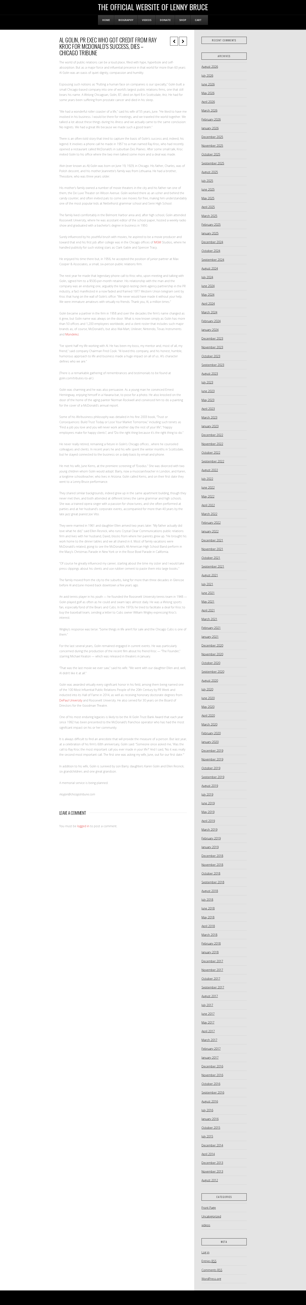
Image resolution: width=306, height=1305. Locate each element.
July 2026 (207, 76)
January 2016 (210, 1119)
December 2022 (212, 435)
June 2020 (208, 698)
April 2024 (208, 304)
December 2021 (212, 540)
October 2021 (211, 558)
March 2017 (209, 1040)
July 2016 (207, 1110)
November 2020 (212, 654)
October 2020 (211, 663)
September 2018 (213, 882)
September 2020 (213, 672)
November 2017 (212, 970)
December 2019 (212, 751)
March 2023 (209, 417)
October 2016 (211, 1084)
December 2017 (212, 961)
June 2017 (208, 1014)
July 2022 (207, 479)
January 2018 (210, 952)
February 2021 (211, 628)
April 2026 (208, 102)
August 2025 (210, 172)
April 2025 (208, 207)
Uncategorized (211, 1216)
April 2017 (208, 1031)
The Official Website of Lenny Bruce (153, 7)
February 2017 (211, 1049)
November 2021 (212, 549)
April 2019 (208, 821)
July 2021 (207, 584)
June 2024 (208, 286)
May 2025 (208, 198)
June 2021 (208, 593)
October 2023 (211, 356)
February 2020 (211, 733)
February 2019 (211, 838)
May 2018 (208, 917)
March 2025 (209, 216)
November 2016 (212, 1075)
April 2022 (208, 505)
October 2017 (211, 979)
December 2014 (212, 1145)
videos (206, 1225)
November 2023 (212, 347)
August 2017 (210, 996)
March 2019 (209, 830)
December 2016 (212, 1066)
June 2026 (208, 84)
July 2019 (207, 794)
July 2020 (207, 689)
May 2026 (208, 93)
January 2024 (210, 330)
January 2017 (210, 1058)
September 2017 (213, 987)
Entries (209, 1261)
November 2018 (212, 865)
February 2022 (211, 523)
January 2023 (210, 426)
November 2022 (212, 444)
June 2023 (208, 391)
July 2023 (207, 382)
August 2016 (210, 1101)
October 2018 (211, 873)
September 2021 (213, 566)
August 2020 (210, 681)
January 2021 (210, 637)
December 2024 (212, 242)
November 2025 (212, 146)
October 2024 (211, 251)
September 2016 (213, 1092)
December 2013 (212, 1163)
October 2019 (211, 768)
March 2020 (209, 724)
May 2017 (208, 1022)
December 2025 (212, 137)
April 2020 (208, 715)
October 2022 (211, 453)
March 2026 (209, 110)
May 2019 (208, 812)
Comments (212, 1270)
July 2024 (207, 277)
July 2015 (207, 1136)
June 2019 (208, 803)
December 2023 (212, 338)
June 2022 (208, 487)
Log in (205, 1252)
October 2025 (211, 154)
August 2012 (210, 1180)
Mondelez (72, 334)
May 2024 (208, 295)
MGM (157, 242)
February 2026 (211, 119)
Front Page (209, 1208)
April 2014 (208, 1154)
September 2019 (213, 777)
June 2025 (208, 189)
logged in (83, 826)
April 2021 (208, 610)
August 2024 (210, 268)
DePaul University (70, 700)
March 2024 (209, 312)
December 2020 (212, 645)
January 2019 (210, 847)
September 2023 (213, 365)
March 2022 (209, 514)
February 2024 (211, 321)
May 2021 (208, 602)
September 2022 (213, 461)
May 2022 (208, 496)
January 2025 (210, 233)
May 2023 (208, 400)
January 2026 (210, 128)
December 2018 (212, 856)
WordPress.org (211, 1279)
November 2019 (212, 759)
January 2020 (210, 742)
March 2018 (209, 935)
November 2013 (212, 1171)
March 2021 (209, 619)
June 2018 (208, 908)
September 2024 (213, 260)
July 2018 (207, 900)
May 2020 (208, 707)
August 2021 (210, 575)
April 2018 (208, 926)
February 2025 (211, 225)
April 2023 (208, 409)
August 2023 (210, 374)
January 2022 (210, 531)
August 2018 (210, 891)
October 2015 (211, 1128)
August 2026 (210, 67)
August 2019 (210, 786)
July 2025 (207, 181)
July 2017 (207, 1005)
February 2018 (211, 943)
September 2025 (213, 163)
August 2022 (210, 470)
